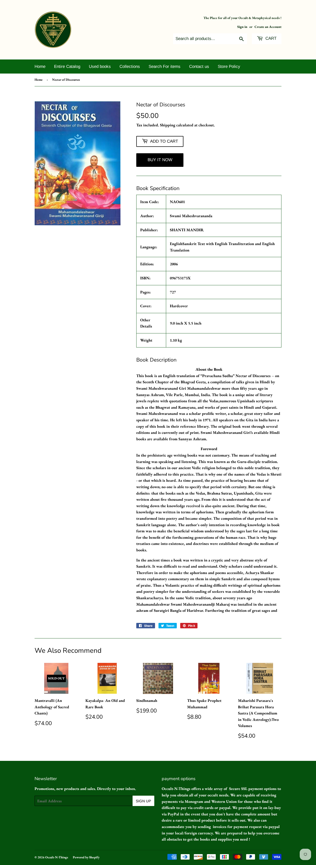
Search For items (164, 66)
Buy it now (160, 159)
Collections (129, 66)
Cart (270, 38)
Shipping (167, 125)
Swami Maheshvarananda (191, 215)
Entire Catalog (67, 66)
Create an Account (268, 26)
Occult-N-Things (56, 857)
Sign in (242, 26)
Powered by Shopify (86, 857)
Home (40, 66)
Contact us (199, 66)
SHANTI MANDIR (187, 229)
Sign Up (143, 801)
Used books (100, 66)
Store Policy (229, 66)
